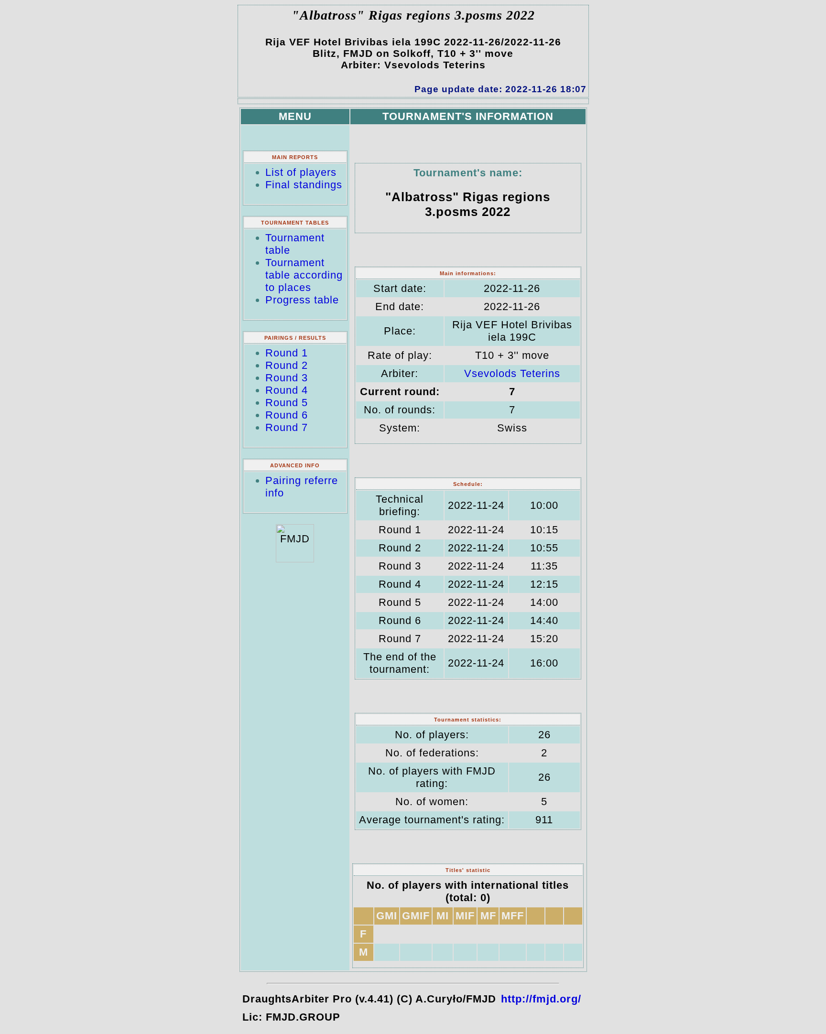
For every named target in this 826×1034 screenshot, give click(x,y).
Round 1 (286, 353)
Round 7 (286, 427)
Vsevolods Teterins (512, 373)
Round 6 (286, 415)
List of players (301, 172)
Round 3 (286, 378)
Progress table (302, 300)
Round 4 (286, 390)
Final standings (303, 185)
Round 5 (286, 403)
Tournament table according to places (304, 275)
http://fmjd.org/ (541, 999)
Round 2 (286, 365)
